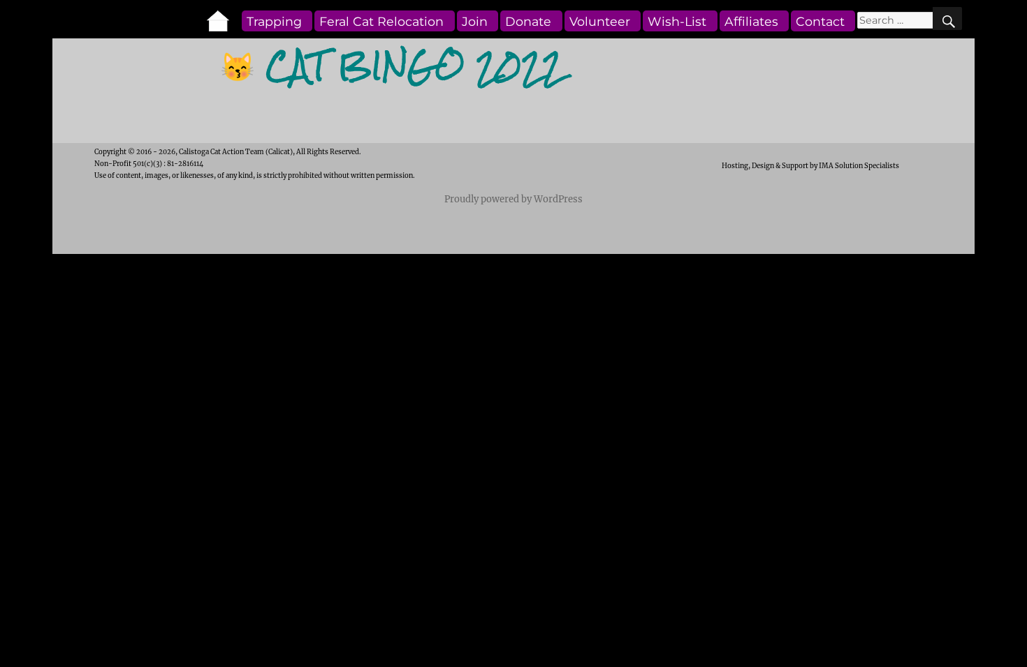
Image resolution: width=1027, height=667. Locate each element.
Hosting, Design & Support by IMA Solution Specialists (810, 166)
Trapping (274, 21)
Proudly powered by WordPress (513, 199)
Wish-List (677, 21)
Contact (820, 21)
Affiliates (751, 21)
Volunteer (599, 21)
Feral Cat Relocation (381, 21)
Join (475, 21)
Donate (528, 21)
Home (223, 21)
